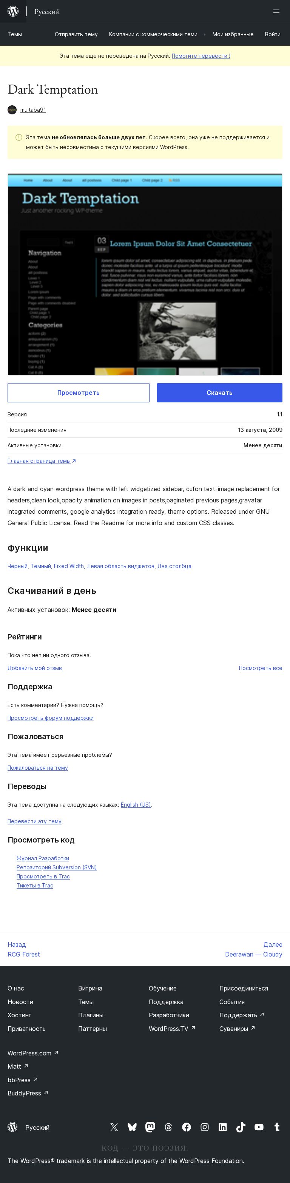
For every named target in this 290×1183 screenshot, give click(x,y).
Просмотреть (78, 392)
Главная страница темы (39, 460)
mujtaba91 (33, 109)
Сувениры (237, 1028)
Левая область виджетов (120, 566)
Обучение (163, 988)
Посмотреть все (260, 668)
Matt (18, 1066)
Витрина (90, 988)
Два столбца (174, 566)
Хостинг (19, 1015)
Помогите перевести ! (201, 55)
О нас (16, 988)
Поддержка (166, 1002)
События (232, 1002)
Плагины (90, 1015)
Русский (37, 1127)
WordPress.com (33, 1053)
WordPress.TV (172, 1028)
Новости (20, 1002)
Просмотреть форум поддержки (51, 718)
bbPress (23, 1080)
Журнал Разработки (43, 858)
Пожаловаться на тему (38, 767)
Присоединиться (243, 988)
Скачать (220, 392)
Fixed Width (69, 566)
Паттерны (92, 1028)
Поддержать (242, 1015)
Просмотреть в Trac (43, 876)
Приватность (27, 1028)
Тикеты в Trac (35, 885)
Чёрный (18, 566)
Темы (15, 34)
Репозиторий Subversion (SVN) (57, 867)
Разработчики (169, 1015)
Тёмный (41, 566)
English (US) (136, 804)
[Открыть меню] (278, 11)
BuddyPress (28, 1093)
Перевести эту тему (35, 821)
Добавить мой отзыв (35, 668)
